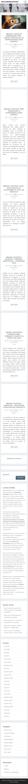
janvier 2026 (7, 662)
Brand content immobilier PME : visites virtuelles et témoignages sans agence (14, 37)
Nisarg (16, 782)
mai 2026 (6, 656)
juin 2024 (6, 687)
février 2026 (7, 659)
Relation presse (8, 746)
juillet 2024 (7, 684)
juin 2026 (6, 652)
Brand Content (8, 730)
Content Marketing (9, 733)
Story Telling (7, 752)
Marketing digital (8, 739)
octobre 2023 (7, 703)
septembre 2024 (8, 678)
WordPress (22, 780)
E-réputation (7, 736)
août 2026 (7, 646)
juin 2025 (6, 668)
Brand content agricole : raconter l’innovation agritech (14, 405)
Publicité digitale (8, 742)
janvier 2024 (7, 694)
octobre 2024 (7, 675)
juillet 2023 (7, 713)
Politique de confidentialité (11, 772)
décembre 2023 (8, 697)
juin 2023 (6, 716)
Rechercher (6, 474)
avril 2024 (6, 691)
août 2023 (7, 710)
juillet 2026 (7, 649)
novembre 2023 (8, 700)
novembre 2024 (8, 671)
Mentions (6, 769)
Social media (7, 749)
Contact (6, 766)
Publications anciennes (14, 458)
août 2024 (7, 681)
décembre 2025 (8, 665)
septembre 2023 (8, 706)
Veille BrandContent (9, 2)
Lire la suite (14, 81)
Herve (18, 44)
